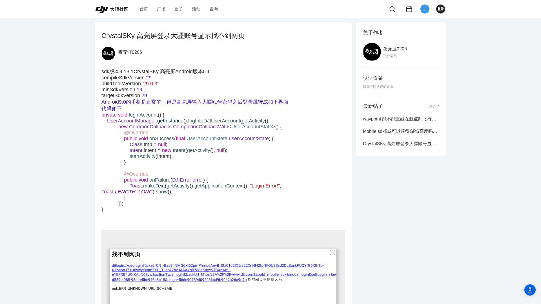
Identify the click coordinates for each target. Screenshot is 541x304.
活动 (196, 8)
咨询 (213, 8)
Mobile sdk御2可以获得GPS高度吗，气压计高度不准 (401, 131)
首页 (143, 8)
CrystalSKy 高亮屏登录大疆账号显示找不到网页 (401, 143)
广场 (161, 8)
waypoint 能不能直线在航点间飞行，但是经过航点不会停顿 (401, 119)
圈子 (178, 8)
